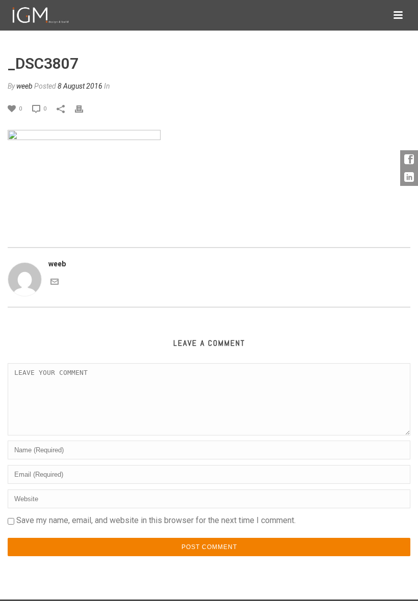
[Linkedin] (409, 177)
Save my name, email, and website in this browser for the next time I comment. (156, 520)
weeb (24, 86)
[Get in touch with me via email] (54, 281)
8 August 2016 (80, 86)
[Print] (84, 108)
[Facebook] (409, 159)
